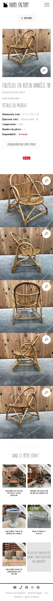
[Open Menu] (46, 5)
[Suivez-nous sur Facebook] (26, 587)
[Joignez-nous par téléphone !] (20, 587)
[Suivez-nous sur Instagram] (32, 587)
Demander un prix (21, 144)
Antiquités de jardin (10, 92)
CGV (46, 593)
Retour (28, 18)
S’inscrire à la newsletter (15, 593)
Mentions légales (35, 593)
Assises (22, 92)
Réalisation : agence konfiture (26, 596)
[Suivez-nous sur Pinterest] (38, 587)
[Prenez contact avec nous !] (14, 587)
